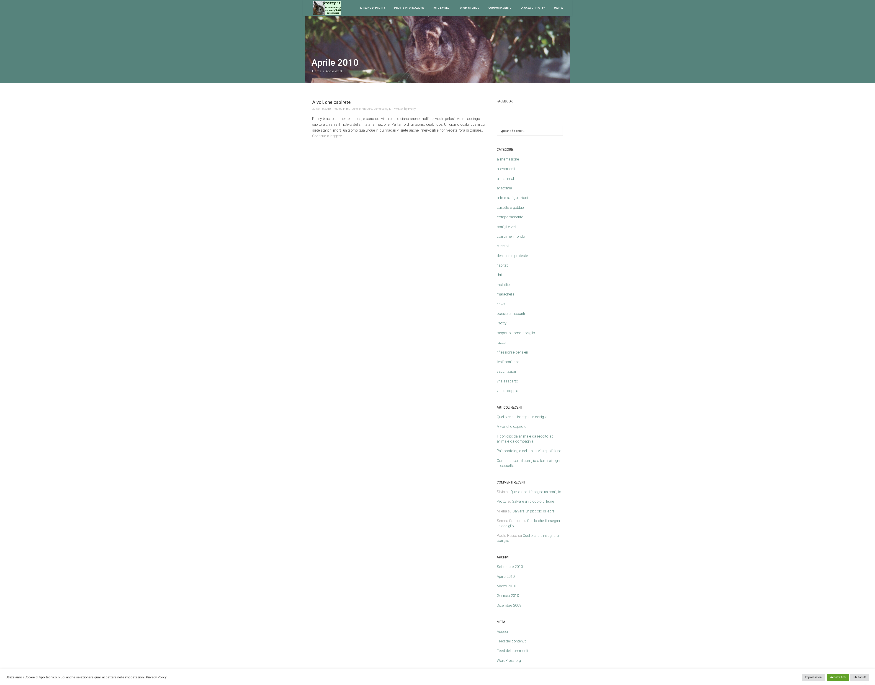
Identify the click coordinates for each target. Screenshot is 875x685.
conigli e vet (506, 227)
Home (316, 71)
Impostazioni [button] (813, 677)
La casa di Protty (532, 7)
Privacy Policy (156, 677)
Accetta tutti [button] (838, 677)
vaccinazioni (507, 371)
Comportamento (499, 7)
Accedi (502, 631)
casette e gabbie (510, 207)
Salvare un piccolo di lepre (533, 501)
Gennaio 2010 (508, 595)
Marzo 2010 (506, 586)
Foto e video (441, 7)
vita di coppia (507, 391)
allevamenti (506, 169)
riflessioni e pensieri (512, 352)
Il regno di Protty (372, 7)
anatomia (504, 188)
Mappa (558, 7)
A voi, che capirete (331, 102)
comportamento (510, 217)
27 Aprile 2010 (321, 108)
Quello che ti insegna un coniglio (522, 417)
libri (499, 275)
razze (501, 342)
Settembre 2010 (510, 567)
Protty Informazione (409, 7)
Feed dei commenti (512, 651)
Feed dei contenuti (511, 641)
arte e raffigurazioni (512, 198)
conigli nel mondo (511, 236)
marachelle (353, 108)
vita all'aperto (507, 381)
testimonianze (508, 362)
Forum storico (468, 7)
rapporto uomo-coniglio (376, 108)
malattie (503, 285)
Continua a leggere (327, 136)
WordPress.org (509, 660)
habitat (502, 265)
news (501, 304)
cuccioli (503, 246)
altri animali (506, 178)
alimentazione (508, 159)
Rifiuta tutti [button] (860, 677)
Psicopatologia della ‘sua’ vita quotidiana (529, 451)
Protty (412, 108)
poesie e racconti (511, 313)
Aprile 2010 (506, 576)
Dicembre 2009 (509, 605)
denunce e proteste (512, 256)
